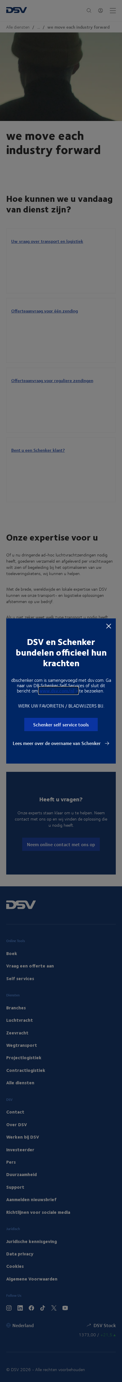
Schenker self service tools (61, 724)
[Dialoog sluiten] (109, 625)
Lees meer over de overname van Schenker (57, 743)
